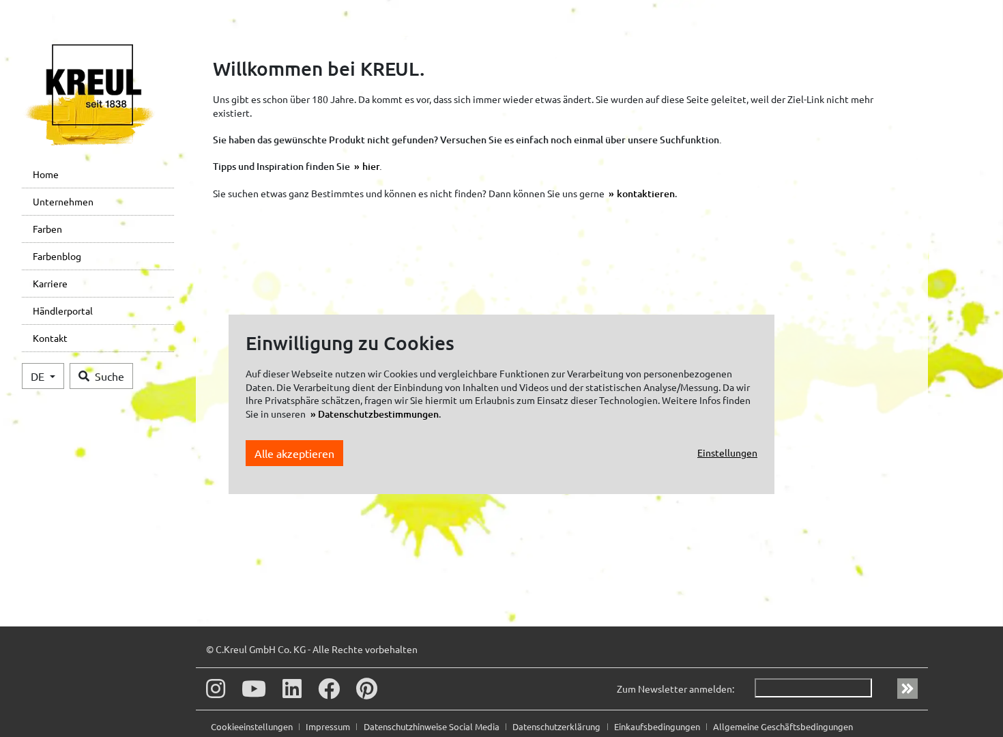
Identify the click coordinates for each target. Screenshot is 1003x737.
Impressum (329, 726)
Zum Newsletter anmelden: (675, 688)
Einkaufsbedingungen (658, 726)
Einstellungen (727, 452)
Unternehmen (63, 201)
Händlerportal (63, 310)
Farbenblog (57, 256)
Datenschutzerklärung (557, 726)
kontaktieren (646, 193)
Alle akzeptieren (294, 453)
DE (39, 376)
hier (370, 166)
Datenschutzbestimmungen (378, 413)
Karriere (50, 283)
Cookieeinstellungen (253, 726)
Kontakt (50, 338)
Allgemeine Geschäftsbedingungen (783, 726)
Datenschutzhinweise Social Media (433, 726)
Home (46, 174)
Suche (109, 376)
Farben (47, 228)
